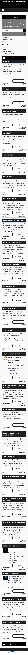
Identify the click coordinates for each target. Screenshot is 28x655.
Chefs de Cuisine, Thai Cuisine (12, 599)
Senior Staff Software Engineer (13, 477)
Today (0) (5, 49)
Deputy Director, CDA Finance (12, 354)
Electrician (6, 61)
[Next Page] (8, 58)
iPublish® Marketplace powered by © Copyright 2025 (14, 652)
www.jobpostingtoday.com (11, 487)
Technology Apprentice (11, 546)
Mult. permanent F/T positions (13, 220)
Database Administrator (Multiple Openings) (11, 434)
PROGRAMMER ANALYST (10, 409)
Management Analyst (10, 308)
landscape (6, 89)
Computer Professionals (11, 622)
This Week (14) (7, 51)
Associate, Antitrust (9, 111)
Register (18, 5)
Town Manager (8, 155)
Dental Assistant (8, 457)
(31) (4, 37)
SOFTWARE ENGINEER (9, 199)
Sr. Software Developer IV (11, 264)
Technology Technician (10, 573)
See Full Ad (18, 81)
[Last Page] (10, 58)
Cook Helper (7, 133)
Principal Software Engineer (12, 242)
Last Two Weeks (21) (9, 53)
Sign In (9, 5)
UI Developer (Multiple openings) (14, 522)
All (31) (5, 47)
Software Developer (10, 286)
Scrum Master (7, 177)
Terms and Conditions (14, 649)
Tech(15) (5, 41)
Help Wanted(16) (7, 39)
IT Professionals (8, 330)
